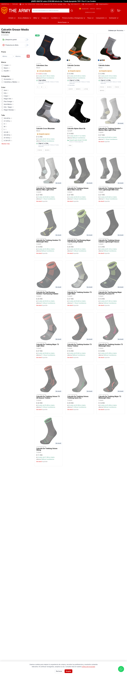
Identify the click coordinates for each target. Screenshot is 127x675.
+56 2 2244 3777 (89, 4)
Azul (6, 90)
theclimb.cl (16, 4)
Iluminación (112, 18)
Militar (35, 18)
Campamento (100, 18)
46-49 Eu (8, 135)
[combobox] (121, 30)
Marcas (98, 8)
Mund (7, 68)
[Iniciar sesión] (112, 11)
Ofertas (92, 8)
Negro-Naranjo (9, 110)
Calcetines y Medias (12, 82)
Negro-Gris (8, 98)
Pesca (89, 18)
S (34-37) (8, 140)
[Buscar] (71, 11)
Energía (44, 18)
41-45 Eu (8, 138)
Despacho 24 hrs (90, 12)
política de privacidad (88, 667)
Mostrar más (6, 144)
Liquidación (84, 8)
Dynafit (7, 71)
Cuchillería (54, 18)
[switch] (26, 40)
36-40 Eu (8, 118)
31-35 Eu (8, 121)
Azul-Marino (8, 104)
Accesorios (9, 79)
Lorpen (7, 65)
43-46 (7, 132)
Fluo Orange (9, 101)
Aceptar (68, 671)
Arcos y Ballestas (23, 18)
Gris (6, 93)
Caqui (7, 96)
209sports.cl (5, 4)
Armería (10, 18)
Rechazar (59, 671)
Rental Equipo (62, 22)
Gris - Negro (9, 107)
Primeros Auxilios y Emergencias (72, 18)
